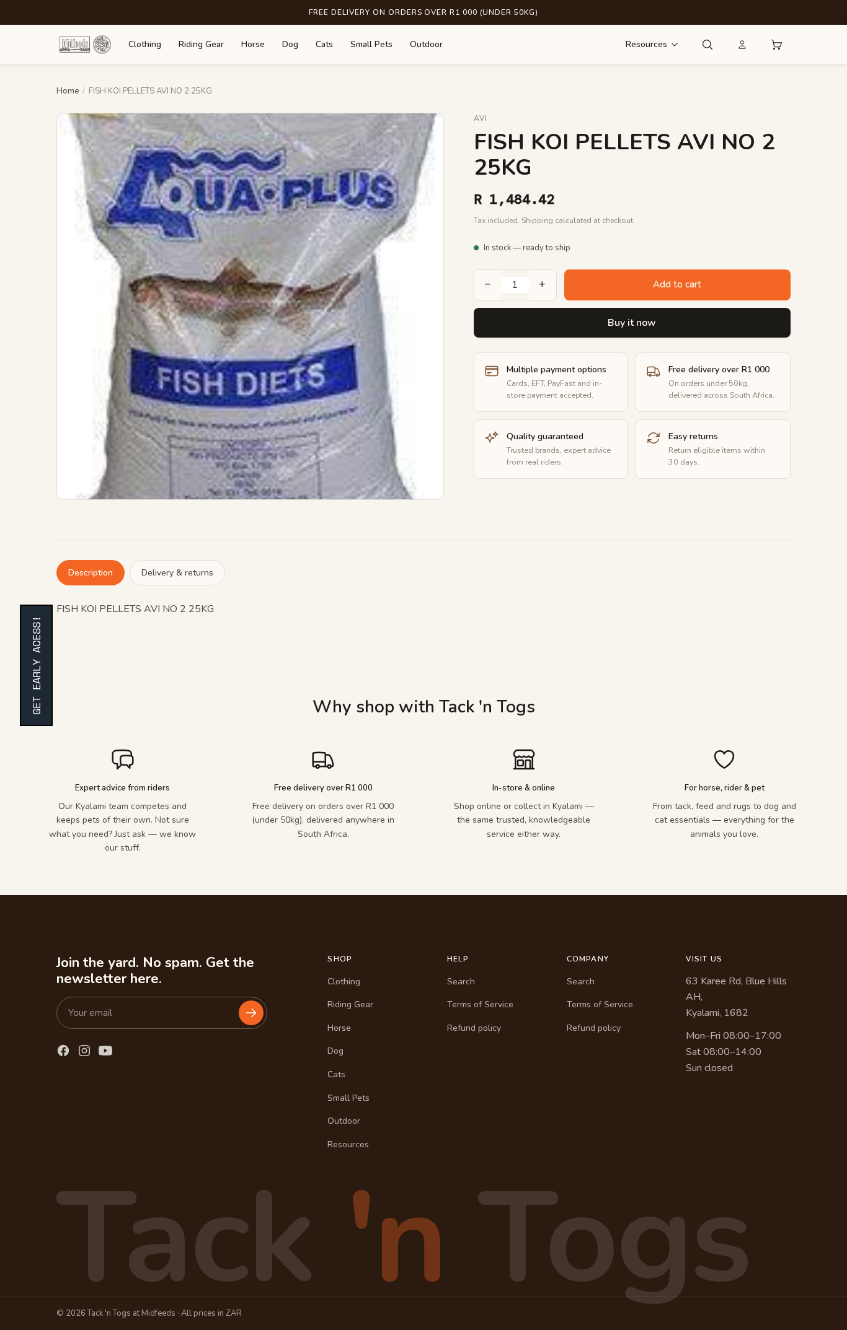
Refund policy (474, 1028)
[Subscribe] (251, 1012)
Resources (646, 44)
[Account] (742, 44)
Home (67, 91)
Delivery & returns (177, 573)
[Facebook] (63, 1050)
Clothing (144, 44)
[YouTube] (105, 1050)
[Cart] (777, 44)
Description (90, 573)
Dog (290, 44)
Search (461, 981)
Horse (253, 44)
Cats (324, 44)
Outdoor (426, 44)
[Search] (707, 44)
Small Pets (371, 44)
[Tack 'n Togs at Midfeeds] (84, 44)
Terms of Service (480, 1004)
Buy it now (632, 323)
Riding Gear (201, 44)
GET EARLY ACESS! (36, 665)
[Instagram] (84, 1050)
